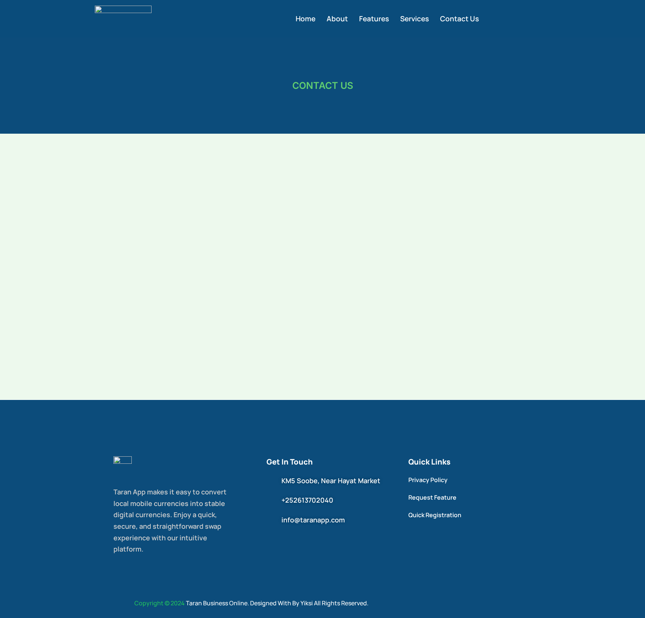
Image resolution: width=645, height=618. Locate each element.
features (374, 19)
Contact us (459, 19)
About (337, 19)
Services (414, 19)
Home (305, 19)
